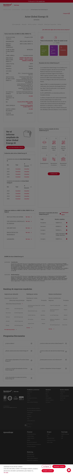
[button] (69, 470)
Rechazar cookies (59, 466)
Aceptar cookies (48, 471)
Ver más (6, 472)
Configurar (46, 466)
